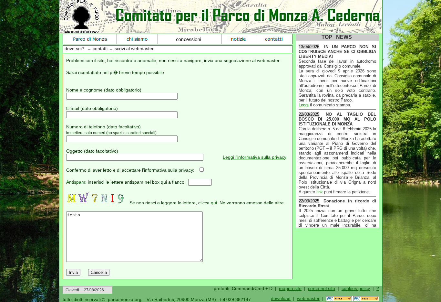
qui (214, 202)
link (319, 191)
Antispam (75, 182)
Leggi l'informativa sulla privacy (254, 157)
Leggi (304, 104)
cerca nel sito (321, 288)
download (281, 298)
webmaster (308, 298)
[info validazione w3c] (352, 299)
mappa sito (290, 288)
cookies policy (356, 288)
